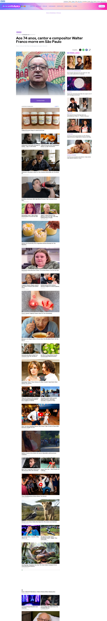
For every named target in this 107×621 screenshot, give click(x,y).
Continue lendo (41, 100)
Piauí (92, 1)
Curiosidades (84, 1)
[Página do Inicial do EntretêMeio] (11, 6)
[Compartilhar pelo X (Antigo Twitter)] (80, 50)
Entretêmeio (66, 1)
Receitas (89, 1)
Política (70, 1)
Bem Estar (80, 1)
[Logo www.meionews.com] (2, 1)
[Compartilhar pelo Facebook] (86, 50)
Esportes (95, 1)
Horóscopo (60, 6)
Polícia (76, 1)
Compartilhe (75, 49)
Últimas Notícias (103, 1)
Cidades (73, 1)
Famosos (32, 6)
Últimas (75, 6)
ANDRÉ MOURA (68, 6)
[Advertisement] (53, 23)
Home (47, 13)
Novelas (45, 6)
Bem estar (38, 6)
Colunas (98, 1)
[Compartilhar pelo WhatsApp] (83, 50)
